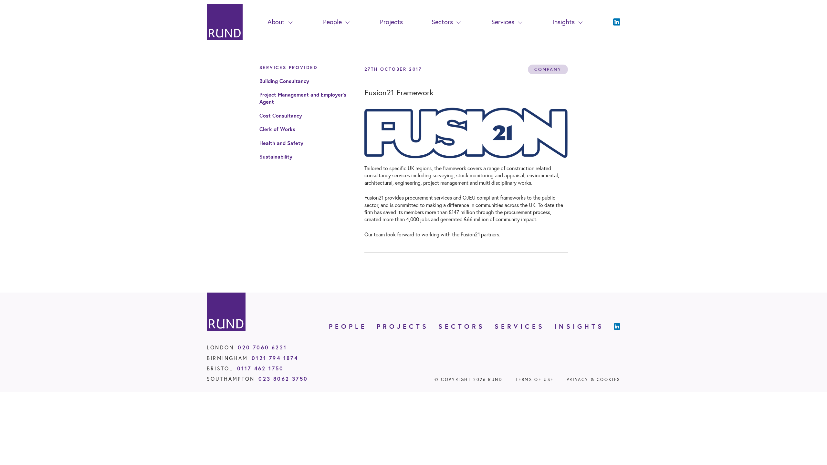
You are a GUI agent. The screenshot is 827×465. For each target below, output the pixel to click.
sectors (461, 326)
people (348, 326)
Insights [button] (563, 21)
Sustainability (275, 156)
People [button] (332, 21)
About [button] (276, 21)
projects (403, 326)
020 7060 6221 (262, 347)
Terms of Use (535, 379)
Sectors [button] (442, 21)
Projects (391, 21)
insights (579, 326)
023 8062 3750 (283, 378)
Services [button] (502, 21)
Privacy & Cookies (593, 379)
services (520, 326)
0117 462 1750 (260, 368)
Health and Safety (281, 143)
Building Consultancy (284, 81)
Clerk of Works (277, 129)
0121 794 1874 (275, 358)
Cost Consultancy (280, 115)
